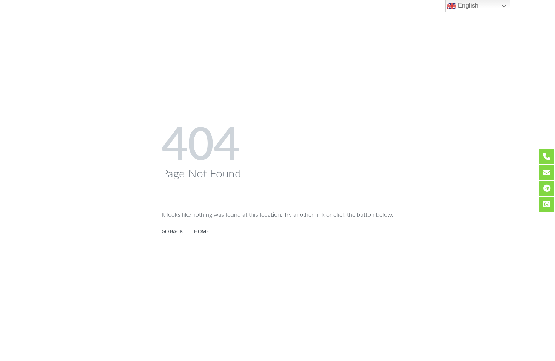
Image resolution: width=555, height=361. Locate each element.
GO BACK (172, 232)
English (467, 5)
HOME (201, 232)
